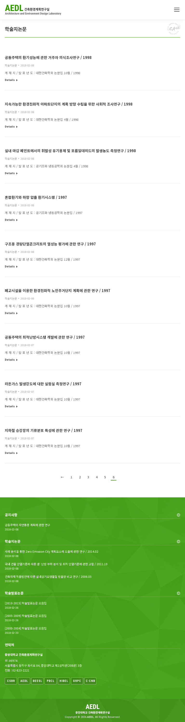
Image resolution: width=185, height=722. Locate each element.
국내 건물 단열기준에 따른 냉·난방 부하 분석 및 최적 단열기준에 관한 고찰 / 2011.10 (56, 564)
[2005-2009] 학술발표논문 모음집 (25, 616)
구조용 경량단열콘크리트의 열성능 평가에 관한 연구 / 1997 (50, 243)
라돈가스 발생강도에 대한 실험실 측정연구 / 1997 (43, 383)
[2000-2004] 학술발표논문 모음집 (25, 628)
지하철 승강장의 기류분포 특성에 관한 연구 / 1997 (43, 430)
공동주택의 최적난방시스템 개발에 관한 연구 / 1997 (45, 337)
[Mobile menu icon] (176, 9)
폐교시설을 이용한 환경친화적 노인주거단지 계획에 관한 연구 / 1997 (57, 290)
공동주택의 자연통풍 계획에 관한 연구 (27, 525)
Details (10, 80)
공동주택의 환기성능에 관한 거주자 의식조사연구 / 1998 (48, 57)
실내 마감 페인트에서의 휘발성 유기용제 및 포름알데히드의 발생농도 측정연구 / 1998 (70, 150)
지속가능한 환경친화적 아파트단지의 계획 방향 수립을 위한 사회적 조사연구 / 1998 (68, 104)
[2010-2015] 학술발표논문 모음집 (25, 603)
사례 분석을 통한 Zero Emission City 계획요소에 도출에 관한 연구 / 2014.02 (51, 551)
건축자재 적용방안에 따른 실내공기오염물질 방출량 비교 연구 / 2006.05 (48, 577)
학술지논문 (11, 65)
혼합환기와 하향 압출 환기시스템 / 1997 (36, 197)
